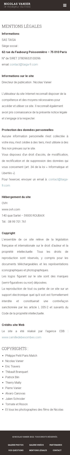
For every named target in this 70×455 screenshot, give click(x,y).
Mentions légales (38, 450)
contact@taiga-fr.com (24, 64)
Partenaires (56, 445)
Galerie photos (16, 445)
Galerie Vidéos (36, 445)
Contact (57, 450)
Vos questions (16, 450)
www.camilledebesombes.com (21, 337)
